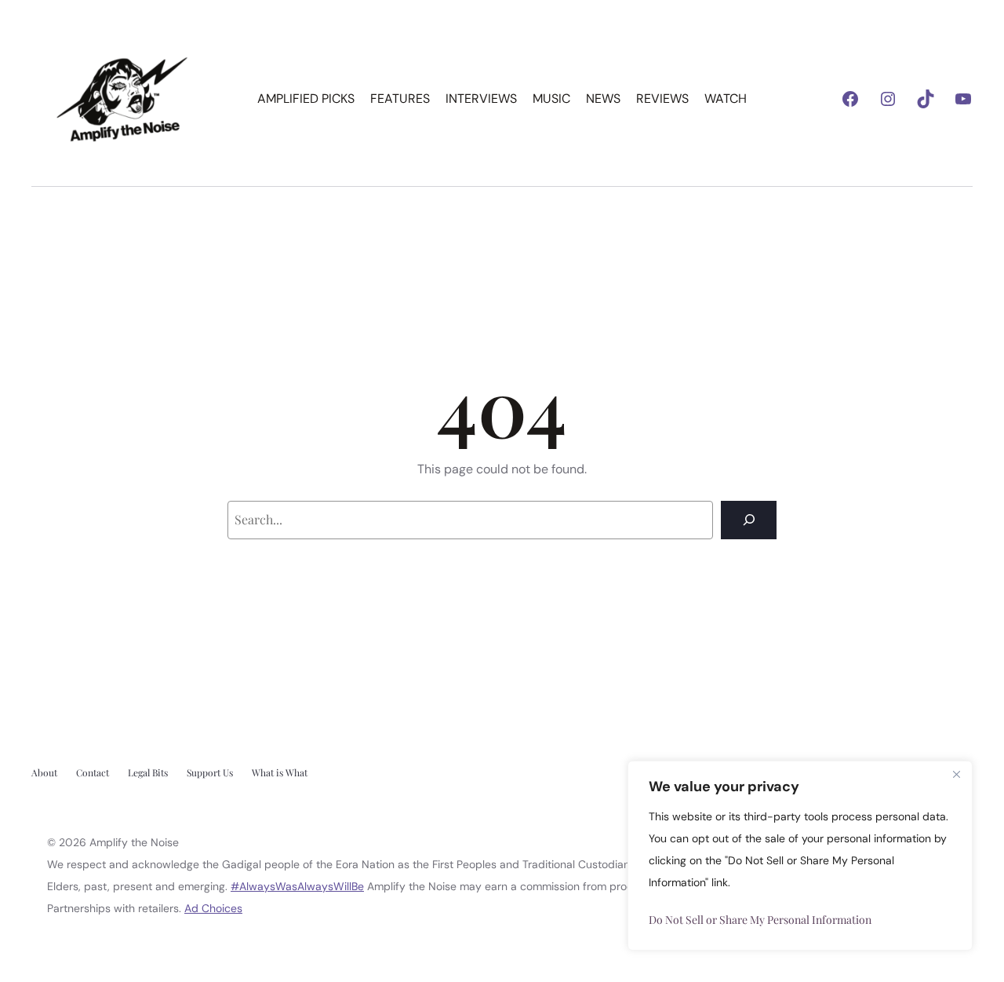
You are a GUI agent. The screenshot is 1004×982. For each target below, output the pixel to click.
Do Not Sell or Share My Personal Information (760, 919)
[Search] (749, 520)
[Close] (956, 774)
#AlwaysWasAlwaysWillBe (297, 886)
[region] (800, 856)
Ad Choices (213, 908)
